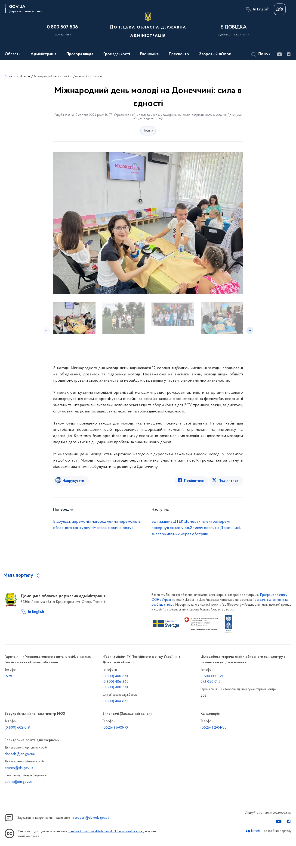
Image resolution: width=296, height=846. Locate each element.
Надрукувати (73, 481)
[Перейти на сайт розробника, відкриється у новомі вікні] (253, 831)
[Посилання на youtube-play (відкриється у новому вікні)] (279, 54)
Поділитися (194, 481)
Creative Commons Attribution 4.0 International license (105, 831)
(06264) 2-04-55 (213, 728)
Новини (25, 76)
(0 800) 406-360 (115, 682)
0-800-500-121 (211, 676)
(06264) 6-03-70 (115, 728)
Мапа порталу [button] (18, 575)
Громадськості (116, 54)
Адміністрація (43, 54)
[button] (261, 54)
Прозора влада (79, 54)
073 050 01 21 (211, 682)
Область (12, 54)
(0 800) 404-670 (115, 701)
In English (261, 9)
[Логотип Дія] (280, 9)
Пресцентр (179, 54)
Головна (10, 76)
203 (203, 696)
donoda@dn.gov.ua (20, 754)
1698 (8, 676)
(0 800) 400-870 (115, 676)
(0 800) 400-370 (115, 687)
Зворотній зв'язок (215, 54)
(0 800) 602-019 (17, 728)
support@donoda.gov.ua (92, 818)
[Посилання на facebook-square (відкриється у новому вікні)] (288, 54)
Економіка (149, 54)
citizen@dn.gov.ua (19, 768)
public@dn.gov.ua (18, 782)
